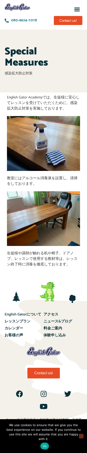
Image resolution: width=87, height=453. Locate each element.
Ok (45, 446)
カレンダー (14, 328)
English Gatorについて (23, 314)
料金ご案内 (53, 328)
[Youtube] (43, 406)
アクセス (51, 314)
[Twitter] (67, 394)
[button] (77, 9)
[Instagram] (43, 394)
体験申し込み (55, 335)
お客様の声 (14, 335)
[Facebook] (19, 394)
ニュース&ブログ (58, 321)
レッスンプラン (18, 321)
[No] (81, 436)
